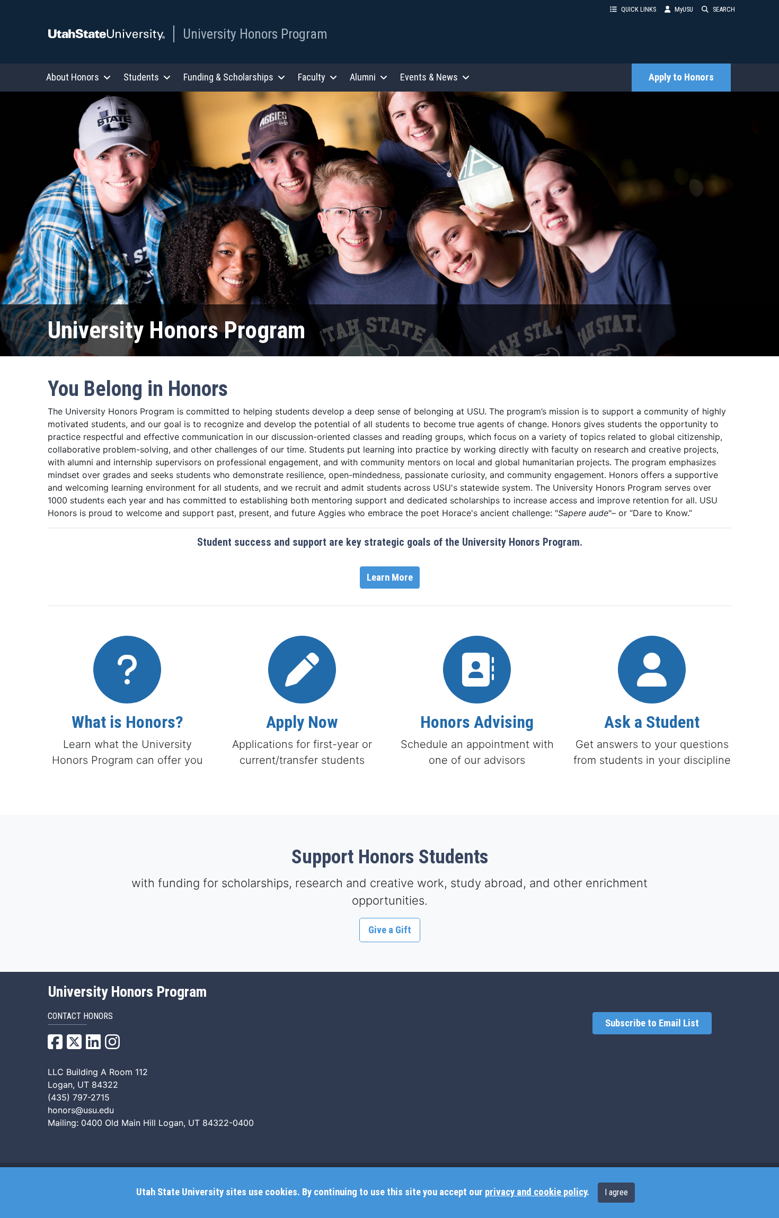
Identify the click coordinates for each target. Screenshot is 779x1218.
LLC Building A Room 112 (98, 1072)
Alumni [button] (363, 77)
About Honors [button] (72, 77)
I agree (616, 1192)
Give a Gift (389, 930)
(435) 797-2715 (79, 1097)
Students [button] (141, 77)
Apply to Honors (681, 77)
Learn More (390, 577)
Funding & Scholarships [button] (228, 77)
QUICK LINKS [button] (638, 9)
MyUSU (684, 9)
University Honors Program (255, 34)
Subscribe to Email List (652, 1023)
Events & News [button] (429, 77)
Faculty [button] (311, 77)
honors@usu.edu (81, 1110)
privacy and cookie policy (536, 1192)
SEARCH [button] (724, 9)
